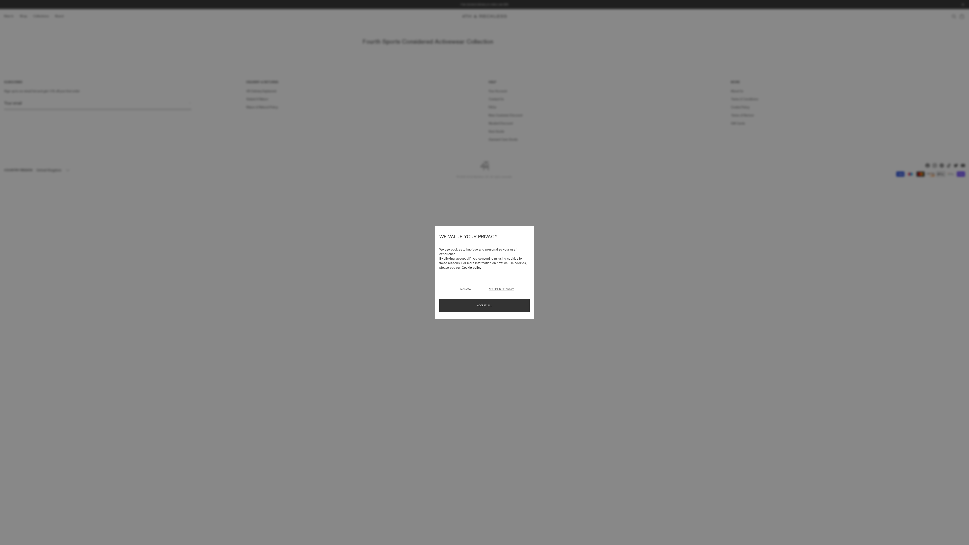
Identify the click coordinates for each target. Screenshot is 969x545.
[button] (467, 288)
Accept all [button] (484, 305)
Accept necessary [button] (501, 289)
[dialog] (484, 272)
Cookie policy (471, 267)
